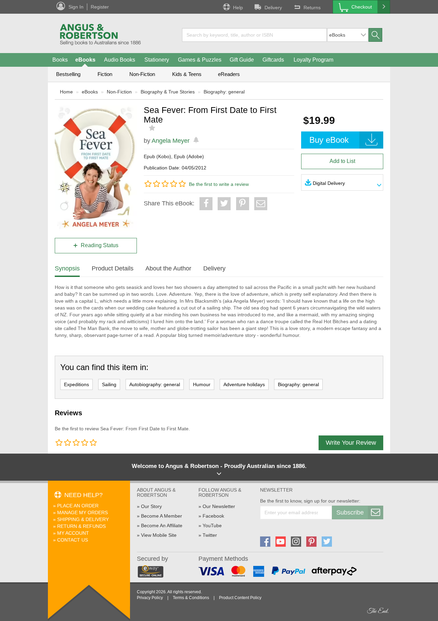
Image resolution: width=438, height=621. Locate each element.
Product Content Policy (240, 597)
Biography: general (224, 91)
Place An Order (78, 505)
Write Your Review (351, 442)
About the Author (168, 268)
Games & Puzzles (199, 60)
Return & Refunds (81, 526)
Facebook (213, 516)
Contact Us (72, 540)
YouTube (212, 525)
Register (100, 7)
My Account (73, 533)
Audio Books (119, 60)
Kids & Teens (187, 74)
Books (60, 60)
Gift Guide (242, 60)
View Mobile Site (159, 535)
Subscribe (350, 512)
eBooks (85, 60)
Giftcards (273, 60)
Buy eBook (329, 139)
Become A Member (161, 516)
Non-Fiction (142, 74)
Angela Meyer (171, 140)
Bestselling (68, 74)
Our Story (151, 506)
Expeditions (76, 384)
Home (66, 91)
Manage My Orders (82, 512)
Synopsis (67, 268)
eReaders (229, 74)
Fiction (105, 74)
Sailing (109, 384)
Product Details (112, 268)
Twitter (210, 535)
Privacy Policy (150, 597)
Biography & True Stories (168, 91)
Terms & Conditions (191, 597)
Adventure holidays (244, 384)
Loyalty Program (313, 60)
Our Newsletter (219, 506)
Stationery (156, 60)
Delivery (273, 7)
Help (238, 7)
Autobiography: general (154, 384)
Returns (312, 7)
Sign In (75, 7)
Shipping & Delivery (83, 519)
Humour (201, 384)
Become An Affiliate (161, 525)
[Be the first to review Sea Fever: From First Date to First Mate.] (152, 128)
